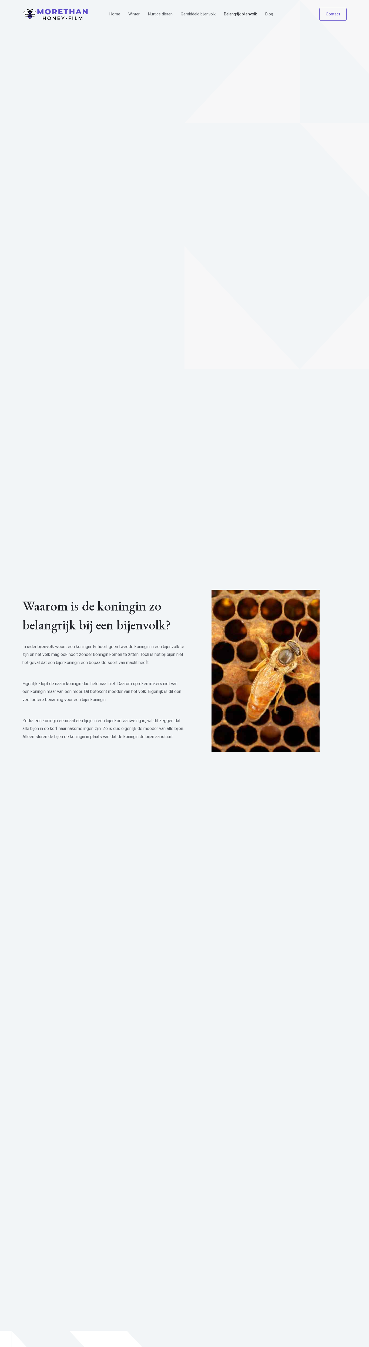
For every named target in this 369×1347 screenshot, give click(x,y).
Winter (134, 14)
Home (114, 14)
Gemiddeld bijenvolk (198, 14)
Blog (269, 14)
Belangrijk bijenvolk (240, 14)
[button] (333, 14)
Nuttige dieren (160, 14)
